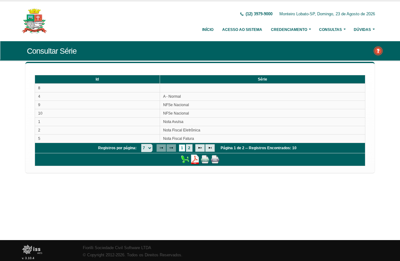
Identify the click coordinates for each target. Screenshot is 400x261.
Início (207, 29)
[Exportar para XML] (215, 159)
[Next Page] (200, 148)
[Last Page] (210, 148)
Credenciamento (289, 29)
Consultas (330, 29)
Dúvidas (362, 29)
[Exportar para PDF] (195, 159)
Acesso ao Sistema (242, 29)
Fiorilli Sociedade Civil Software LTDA (117, 248)
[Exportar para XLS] (185, 159)
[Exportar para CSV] (205, 159)
